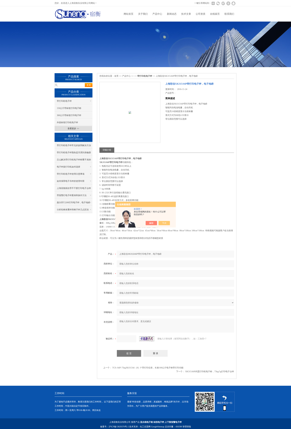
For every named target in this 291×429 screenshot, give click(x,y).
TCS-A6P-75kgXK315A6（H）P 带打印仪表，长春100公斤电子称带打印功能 (147, 368)
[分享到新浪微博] (223, 3)
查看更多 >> (73, 128)
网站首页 (128, 14)
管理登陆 (186, 427)
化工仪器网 (145, 427)
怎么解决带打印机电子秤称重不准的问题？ (74, 161)
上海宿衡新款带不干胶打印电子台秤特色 (74, 189)
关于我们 (143, 14)
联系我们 (229, 14)
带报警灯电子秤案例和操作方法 (72, 195)
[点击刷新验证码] (146, 338)
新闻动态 (172, 14)
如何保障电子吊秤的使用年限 (70, 181)
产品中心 (157, 14)
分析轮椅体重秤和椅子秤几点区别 (73, 210)
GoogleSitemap (157, 427)
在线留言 (215, 14)
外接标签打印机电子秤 (67, 122)
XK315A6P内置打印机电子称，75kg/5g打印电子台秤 (209, 371)
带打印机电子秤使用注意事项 (70, 174)
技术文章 (186, 14)
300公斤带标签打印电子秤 (69, 115)
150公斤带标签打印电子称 (69, 108)
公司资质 (200, 14)
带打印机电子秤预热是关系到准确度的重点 (74, 153)
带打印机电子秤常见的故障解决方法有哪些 (74, 146)
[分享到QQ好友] (233, 3)
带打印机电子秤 (64, 101)
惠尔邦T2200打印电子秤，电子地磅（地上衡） (73, 203)
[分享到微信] (218, 3)
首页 (116, 76)
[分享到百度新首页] (228, 3)
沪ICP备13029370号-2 (119, 427)
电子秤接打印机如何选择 (68, 167)
